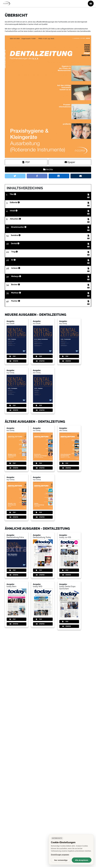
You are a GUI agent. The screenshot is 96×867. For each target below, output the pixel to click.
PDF (27, 162)
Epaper (71, 162)
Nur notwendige (60, 860)
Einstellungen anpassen (60, 855)
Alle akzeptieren (81, 860)
